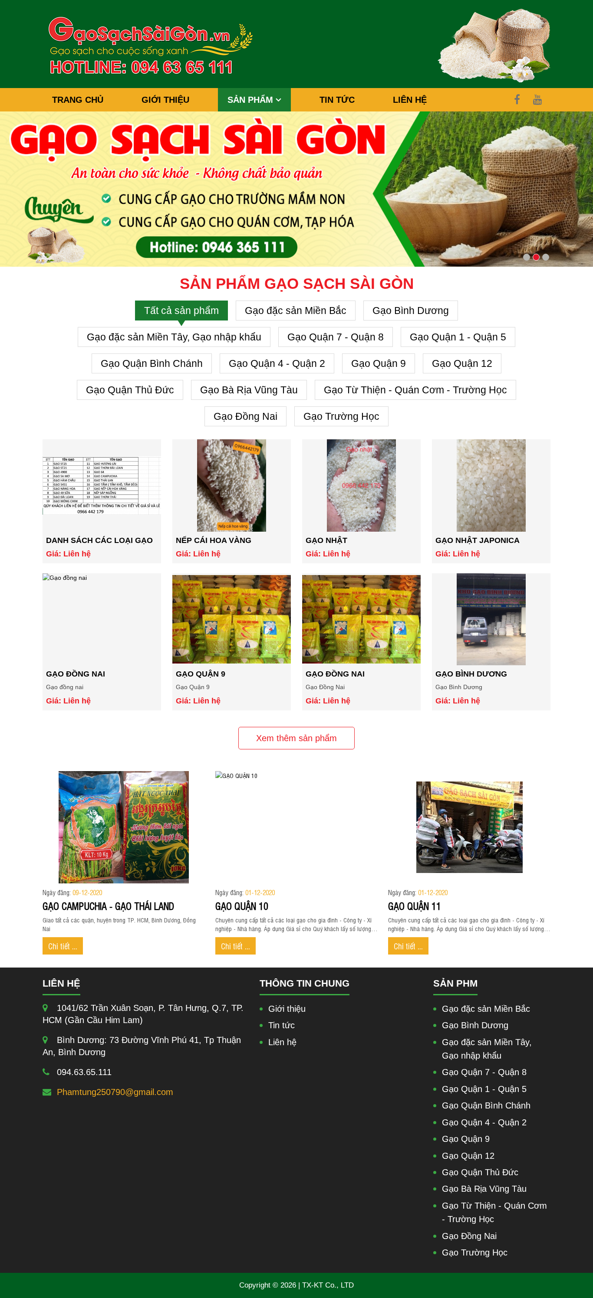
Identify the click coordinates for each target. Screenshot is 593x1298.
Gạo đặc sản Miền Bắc (295, 310)
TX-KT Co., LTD (328, 1285)
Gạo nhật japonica (477, 540)
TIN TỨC (337, 100)
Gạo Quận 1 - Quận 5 (458, 337)
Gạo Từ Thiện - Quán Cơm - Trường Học (415, 390)
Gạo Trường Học (341, 416)
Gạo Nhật (326, 540)
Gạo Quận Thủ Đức (130, 390)
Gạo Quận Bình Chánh (152, 363)
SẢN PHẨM (251, 100)
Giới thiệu (287, 1009)
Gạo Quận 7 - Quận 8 (335, 337)
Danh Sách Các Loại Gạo (99, 540)
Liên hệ (282, 1042)
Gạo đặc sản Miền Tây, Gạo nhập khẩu (174, 337)
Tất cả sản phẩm (181, 310)
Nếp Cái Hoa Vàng (213, 540)
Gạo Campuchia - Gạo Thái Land (108, 905)
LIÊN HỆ (410, 100)
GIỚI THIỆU (165, 100)
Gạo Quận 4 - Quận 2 (277, 363)
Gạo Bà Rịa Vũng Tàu (249, 390)
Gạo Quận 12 (462, 363)
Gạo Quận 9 (378, 363)
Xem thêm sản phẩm (296, 738)
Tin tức (281, 1025)
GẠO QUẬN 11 (414, 905)
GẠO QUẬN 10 (241, 905)
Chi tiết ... (62, 946)
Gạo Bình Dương (410, 310)
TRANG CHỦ (77, 100)
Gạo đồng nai (75, 674)
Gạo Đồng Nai (245, 416)
